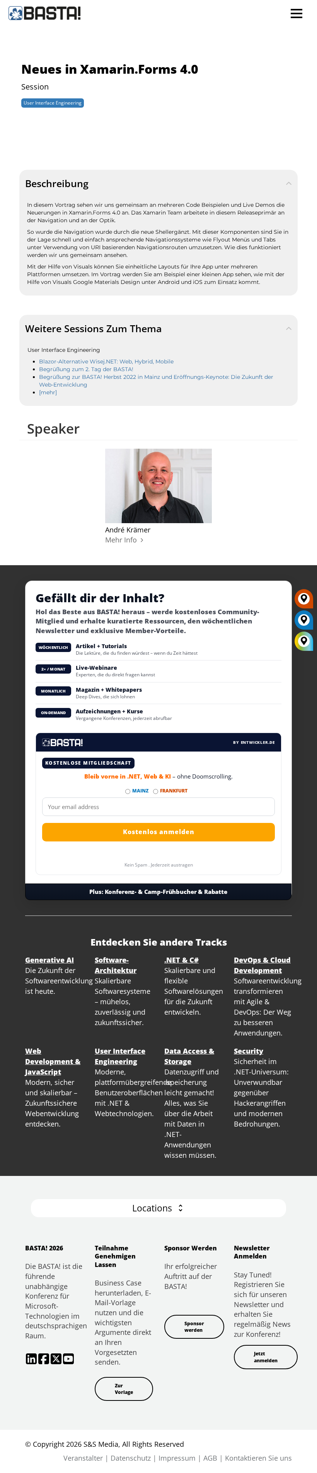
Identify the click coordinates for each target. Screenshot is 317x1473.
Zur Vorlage (124, 1388)
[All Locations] (304, 641)
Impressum (177, 1458)
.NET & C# (181, 960)
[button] (158, 1208)
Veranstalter (83, 1458)
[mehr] (48, 392)
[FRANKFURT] (304, 601)
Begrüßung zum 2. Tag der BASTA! (86, 369)
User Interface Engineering (53, 103)
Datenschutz (131, 1458)
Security (248, 1051)
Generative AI (49, 960)
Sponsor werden (194, 1326)
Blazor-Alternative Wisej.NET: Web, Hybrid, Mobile (106, 361)
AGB (210, 1458)
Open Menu (296, 13)
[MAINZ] (304, 622)
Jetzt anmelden (266, 1356)
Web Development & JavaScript (52, 1061)
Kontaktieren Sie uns (258, 1458)
